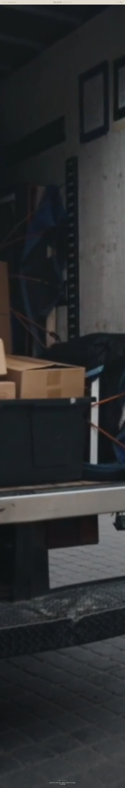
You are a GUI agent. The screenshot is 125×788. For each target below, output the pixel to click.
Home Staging (11, 2)
